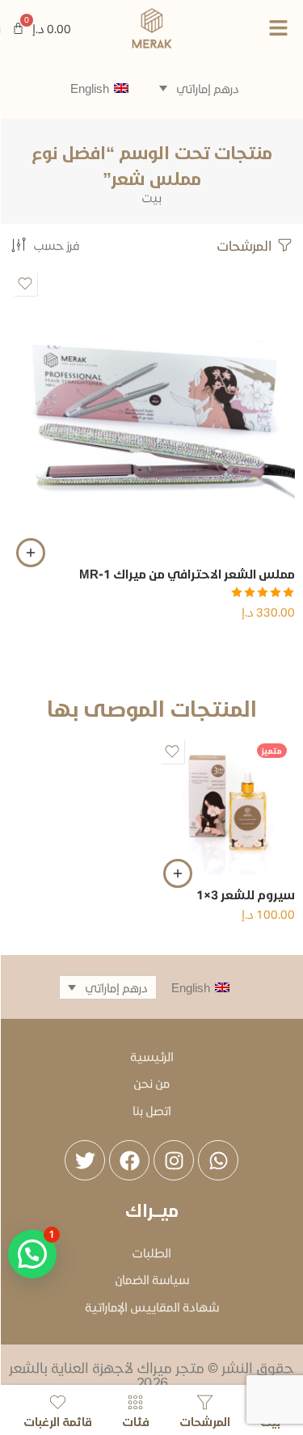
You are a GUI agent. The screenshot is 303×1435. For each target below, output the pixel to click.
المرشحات (246, 245)
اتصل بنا (152, 1110)
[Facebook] (129, 1160)
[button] (252, 28)
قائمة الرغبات (57, 1421)
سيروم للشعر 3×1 (245, 894)
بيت (151, 197)
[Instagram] (174, 1160)
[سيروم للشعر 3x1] (225, 805)
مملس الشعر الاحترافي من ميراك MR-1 (187, 573)
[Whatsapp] (218, 1160)
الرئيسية (152, 1056)
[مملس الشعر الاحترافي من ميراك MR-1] (151, 410)
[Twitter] (85, 1160)
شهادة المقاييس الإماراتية (152, 1306)
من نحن (151, 1082)
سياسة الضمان (152, 1279)
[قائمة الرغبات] (25, 283)
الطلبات (151, 1252)
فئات (135, 1421)
